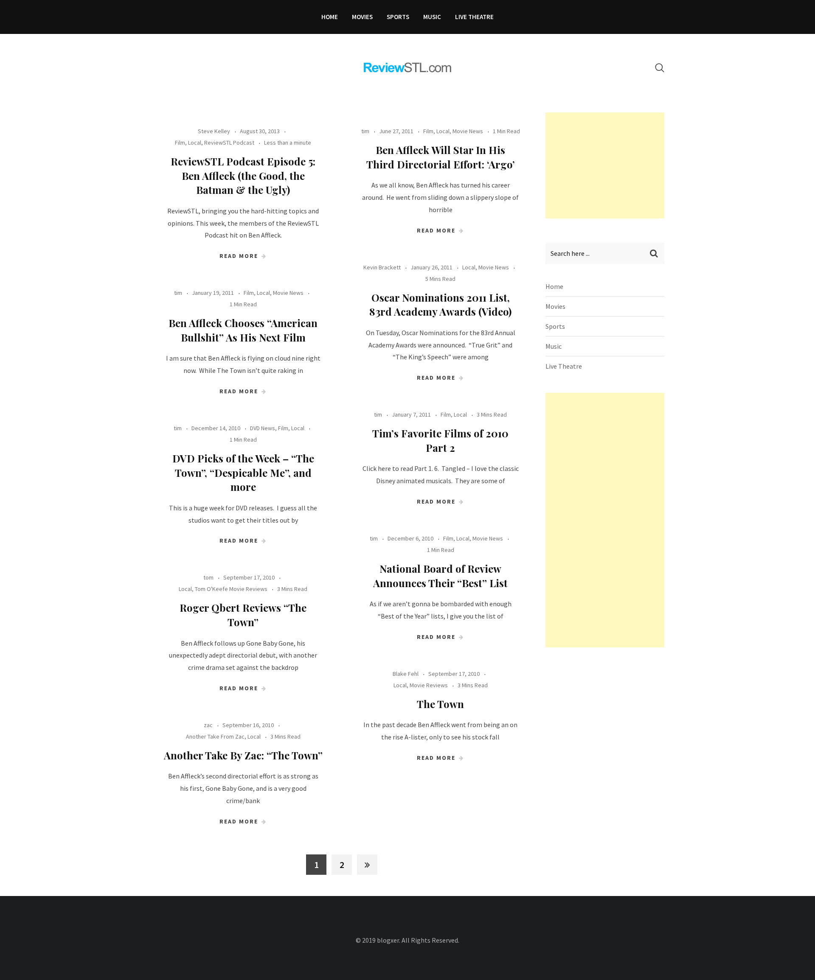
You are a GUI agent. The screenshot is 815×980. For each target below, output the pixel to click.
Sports (398, 17)
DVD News (262, 428)
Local (194, 142)
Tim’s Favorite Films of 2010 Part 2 (440, 440)
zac (208, 725)
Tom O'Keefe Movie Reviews (231, 589)
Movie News (467, 131)
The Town (440, 704)
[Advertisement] (609, 165)
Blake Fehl (406, 674)
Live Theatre (474, 17)
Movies (362, 17)
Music (432, 17)
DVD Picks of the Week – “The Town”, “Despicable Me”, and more (243, 472)
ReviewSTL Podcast (229, 142)
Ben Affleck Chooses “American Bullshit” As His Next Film (243, 330)
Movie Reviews (429, 685)
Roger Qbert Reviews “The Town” (243, 615)
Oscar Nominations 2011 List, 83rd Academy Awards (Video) (440, 305)
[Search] (659, 67)
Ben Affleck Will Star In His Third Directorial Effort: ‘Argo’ (440, 157)
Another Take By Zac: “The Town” (243, 755)
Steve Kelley (214, 131)
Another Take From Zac (215, 736)
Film (180, 142)
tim (365, 131)
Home (329, 17)
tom (208, 577)
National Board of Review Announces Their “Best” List (440, 576)
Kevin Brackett (382, 267)
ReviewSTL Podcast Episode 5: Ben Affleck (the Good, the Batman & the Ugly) (243, 175)
